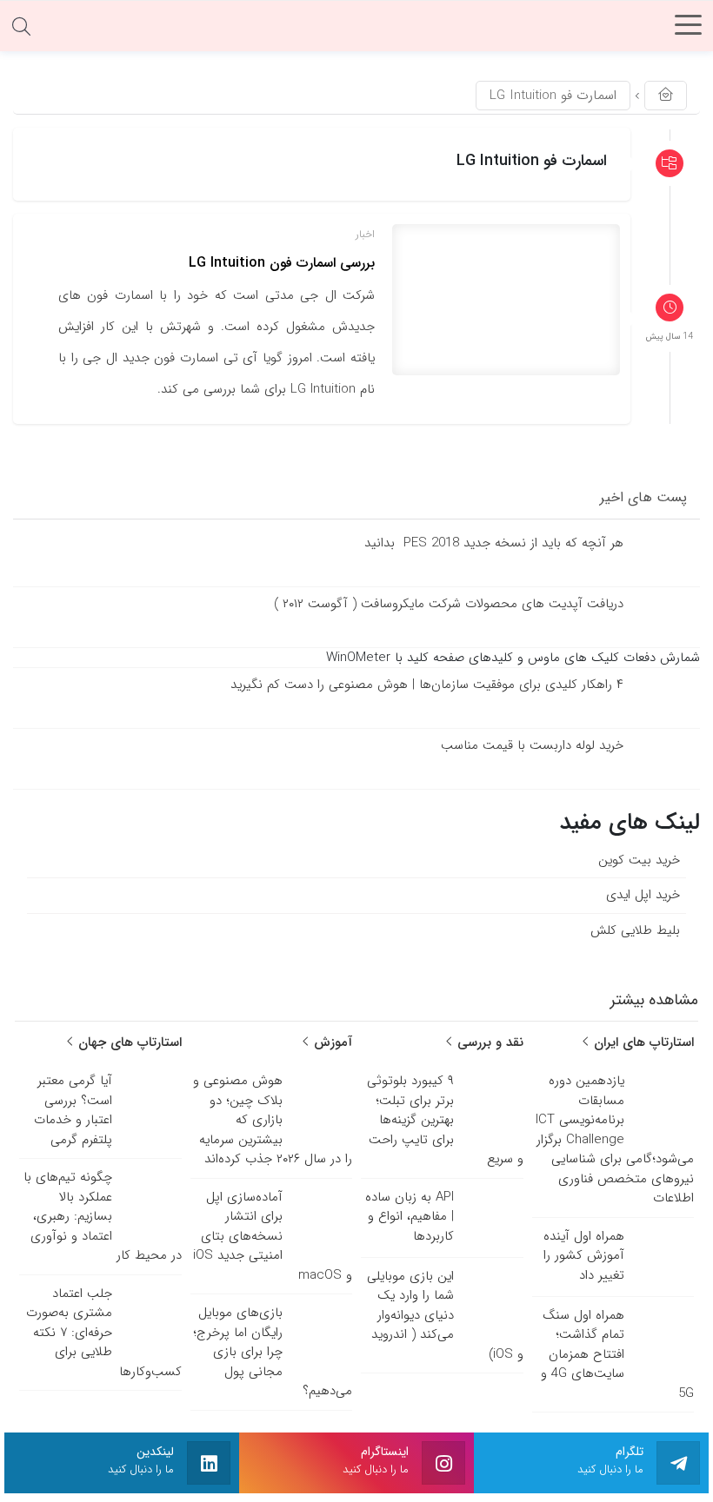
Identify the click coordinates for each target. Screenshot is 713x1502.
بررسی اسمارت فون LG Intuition (282, 263)
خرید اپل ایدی (643, 894)
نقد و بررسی (488, 1042)
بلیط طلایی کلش (635, 929)
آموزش (331, 1042)
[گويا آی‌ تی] (356, 30)
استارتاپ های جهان (128, 1042)
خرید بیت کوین (639, 859)
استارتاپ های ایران (642, 1042)
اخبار (365, 234)
